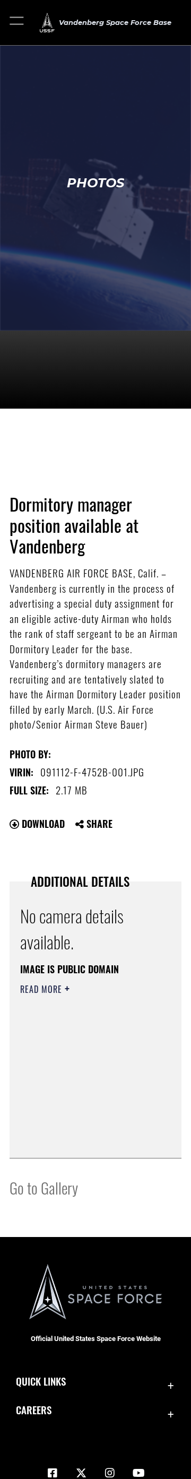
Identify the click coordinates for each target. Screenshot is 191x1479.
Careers (33, 1409)
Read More (42, 989)
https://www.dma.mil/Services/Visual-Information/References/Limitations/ (84, 1138)
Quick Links (41, 1381)
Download (42, 824)
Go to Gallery (44, 1187)
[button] (17, 22)
